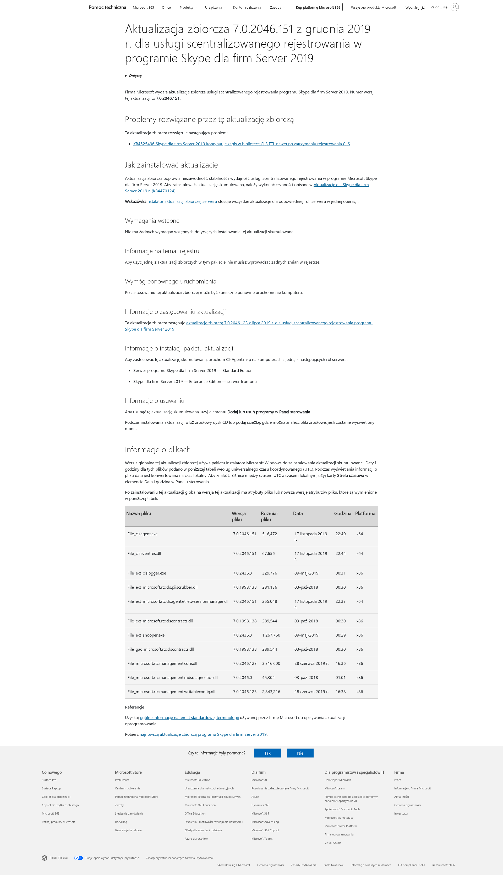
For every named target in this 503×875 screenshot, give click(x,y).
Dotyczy (135, 75)
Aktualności (401, 797)
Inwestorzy (401, 813)
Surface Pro (49, 780)
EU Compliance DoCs (411, 865)
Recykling (121, 822)
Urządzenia (213, 7)
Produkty (186, 7)
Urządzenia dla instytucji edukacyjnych (209, 788)
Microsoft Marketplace (339, 818)
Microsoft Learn (335, 788)
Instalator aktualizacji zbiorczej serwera (181, 201)
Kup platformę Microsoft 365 (318, 7)
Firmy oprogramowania (339, 834)
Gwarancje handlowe (128, 830)
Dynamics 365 (260, 805)
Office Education (195, 813)
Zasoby (275, 7)
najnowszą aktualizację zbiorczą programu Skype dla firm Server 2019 (203, 734)
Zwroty (119, 805)
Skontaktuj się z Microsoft (233, 865)
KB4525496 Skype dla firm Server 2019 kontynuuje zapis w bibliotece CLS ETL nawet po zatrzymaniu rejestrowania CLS (241, 143)
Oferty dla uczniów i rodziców (203, 830)
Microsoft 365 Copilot (265, 830)
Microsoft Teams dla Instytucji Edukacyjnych (212, 797)
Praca (397, 780)
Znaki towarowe (334, 865)
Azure (255, 797)
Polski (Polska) (59, 858)
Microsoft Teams (262, 838)
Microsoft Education (197, 780)
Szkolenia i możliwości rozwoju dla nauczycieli (214, 822)
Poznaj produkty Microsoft (58, 822)
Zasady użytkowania (303, 865)
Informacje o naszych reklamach (371, 865)
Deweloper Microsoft (338, 780)
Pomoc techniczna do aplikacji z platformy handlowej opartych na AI (351, 799)
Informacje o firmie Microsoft (412, 788)
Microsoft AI (259, 780)
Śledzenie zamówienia (129, 813)
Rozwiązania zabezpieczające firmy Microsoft (280, 788)
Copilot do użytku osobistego (60, 805)
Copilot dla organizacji (56, 797)
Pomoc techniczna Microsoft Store (136, 797)
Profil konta (122, 780)
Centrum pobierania (127, 788)
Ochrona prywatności (407, 805)
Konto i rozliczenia (247, 7)
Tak (267, 753)
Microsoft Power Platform (341, 826)
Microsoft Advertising (265, 822)
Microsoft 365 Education (200, 805)
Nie (300, 753)
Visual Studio (333, 843)
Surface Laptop (51, 788)
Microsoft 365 (143, 7)
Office (166, 7)
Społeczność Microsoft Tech (342, 809)
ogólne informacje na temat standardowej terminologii (189, 717)
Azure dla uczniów (196, 838)
